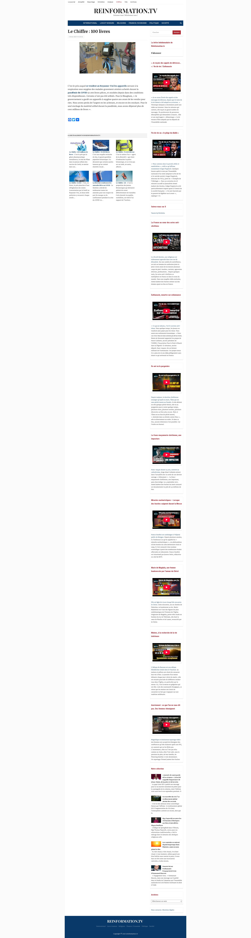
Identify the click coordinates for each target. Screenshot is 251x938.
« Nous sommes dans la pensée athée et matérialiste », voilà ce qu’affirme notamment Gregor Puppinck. (165, 166)
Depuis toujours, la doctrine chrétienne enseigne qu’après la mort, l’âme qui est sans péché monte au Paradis (165, 399)
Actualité (81, 2)
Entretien (101, 2)
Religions (121, 23)
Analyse (110, 2)
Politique (154, 23)
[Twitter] (0, 11)
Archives (133, 2)
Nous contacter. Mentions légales (162, 910)
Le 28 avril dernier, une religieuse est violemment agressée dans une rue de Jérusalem (164, 259)
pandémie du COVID (77, 92)
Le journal (71, 2)
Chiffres (119, 2)
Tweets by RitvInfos (158, 213)
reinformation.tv (125, 10)
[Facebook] (0, 10)
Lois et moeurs (107, 23)
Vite (126, 2)
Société (165, 23)
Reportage (91, 2)
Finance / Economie (138, 23)
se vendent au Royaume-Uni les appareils (106, 86)
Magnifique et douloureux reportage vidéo (165, 740)
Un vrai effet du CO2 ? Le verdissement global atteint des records (171, 799)
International (90, 23)
